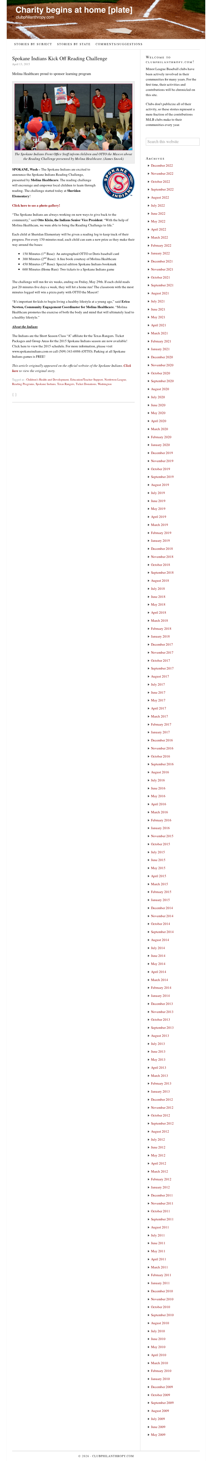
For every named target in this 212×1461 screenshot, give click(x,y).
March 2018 (159, 620)
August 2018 (160, 580)
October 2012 (160, 1115)
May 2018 (158, 604)
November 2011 (162, 1203)
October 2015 (160, 844)
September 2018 (162, 572)
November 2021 (162, 269)
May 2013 (158, 1059)
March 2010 (159, 1363)
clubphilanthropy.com (113, 1456)
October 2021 (160, 277)
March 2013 (159, 1075)
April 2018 (158, 612)
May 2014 (158, 963)
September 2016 (162, 764)
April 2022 (158, 229)
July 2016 (158, 780)
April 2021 (158, 325)
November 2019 (162, 460)
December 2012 (162, 1099)
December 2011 (162, 1195)
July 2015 (158, 852)
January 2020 (160, 444)
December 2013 (162, 1003)
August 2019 (160, 484)
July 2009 (158, 1418)
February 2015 (161, 891)
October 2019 (160, 468)
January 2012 (160, 1187)
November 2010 (162, 1299)
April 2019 (158, 516)
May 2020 (158, 412)
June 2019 (158, 500)
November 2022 (162, 173)
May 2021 (158, 317)
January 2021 (160, 349)
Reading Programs (23, 384)
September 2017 (162, 668)
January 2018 (160, 636)
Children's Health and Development (47, 379)
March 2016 (159, 812)
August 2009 (160, 1410)
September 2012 (162, 1123)
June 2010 (158, 1338)
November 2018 (162, 556)
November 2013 (162, 1011)
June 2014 (158, 955)
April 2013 (158, 1067)
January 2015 (160, 899)
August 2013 (160, 1035)
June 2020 (158, 405)
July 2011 (158, 1235)
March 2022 (159, 237)
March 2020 (159, 429)
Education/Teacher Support (86, 379)
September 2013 (162, 1027)
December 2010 (162, 1291)
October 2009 (160, 1394)
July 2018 (158, 588)
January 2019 (160, 540)
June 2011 (158, 1243)
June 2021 (158, 309)
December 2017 (162, 644)
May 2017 (158, 700)
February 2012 (161, 1179)
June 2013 (158, 1051)
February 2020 (161, 437)
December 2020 (162, 357)
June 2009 (158, 1426)
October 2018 (160, 564)
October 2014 (160, 923)
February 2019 (161, 532)
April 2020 (158, 420)
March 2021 (159, 333)
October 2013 (160, 1019)
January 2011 (160, 1283)
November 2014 (162, 916)
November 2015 (162, 836)
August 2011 (160, 1227)
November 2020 (162, 365)
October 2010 (160, 1306)
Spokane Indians (46, 384)
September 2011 (162, 1219)
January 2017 (160, 732)
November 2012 (162, 1107)
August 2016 (160, 772)
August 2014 (160, 939)
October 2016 (160, 756)
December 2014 (162, 907)
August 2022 (160, 197)
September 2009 (162, 1402)
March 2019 (159, 524)
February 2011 (161, 1275)
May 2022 (158, 221)
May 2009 (158, 1434)
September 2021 (162, 285)
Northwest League (115, 379)
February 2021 (161, 341)
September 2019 (162, 476)
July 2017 (158, 684)
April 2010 (158, 1354)
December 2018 (162, 548)
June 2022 (158, 213)
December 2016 (162, 740)
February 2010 (161, 1370)
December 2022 (162, 165)
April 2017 (158, 708)
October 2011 (160, 1211)
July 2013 (158, 1043)
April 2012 (158, 1163)
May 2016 (158, 796)
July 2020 (158, 397)
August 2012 (160, 1131)
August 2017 (160, 676)
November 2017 (162, 652)
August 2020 (160, 389)
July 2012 (158, 1139)
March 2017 (159, 716)
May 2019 (158, 508)
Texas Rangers (65, 384)
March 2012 (159, 1171)
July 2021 (158, 301)
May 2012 (158, 1155)
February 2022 (161, 245)
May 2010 (158, 1346)
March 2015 (159, 884)
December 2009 (162, 1386)
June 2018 (158, 596)
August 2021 (160, 293)
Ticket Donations (86, 384)
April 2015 (158, 876)
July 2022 (158, 205)
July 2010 (158, 1331)
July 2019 (158, 492)
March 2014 (159, 979)
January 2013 (160, 1091)
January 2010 (160, 1378)
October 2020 (160, 373)
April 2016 (158, 804)
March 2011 (159, 1267)
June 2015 (158, 859)
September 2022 (162, 189)
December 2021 (162, 261)
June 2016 (158, 788)
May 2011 (158, 1251)
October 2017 (160, 660)
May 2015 (158, 867)
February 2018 (161, 628)
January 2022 (160, 253)
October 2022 (160, 181)
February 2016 (161, 820)
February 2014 (161, 987)
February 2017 (161, 724)
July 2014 (158, 947)
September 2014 (162, 931)
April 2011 (158, 1259)
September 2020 (162, 380)
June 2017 (158, 692)
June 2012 (158, 1147)
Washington (105, 384)
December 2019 (162, 452)
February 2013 (161, 1083)
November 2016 (162, 748)
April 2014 (158, 971)
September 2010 (162, 1315)
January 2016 (160, 828)
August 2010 (160, 1323)
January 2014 (160, 995)
